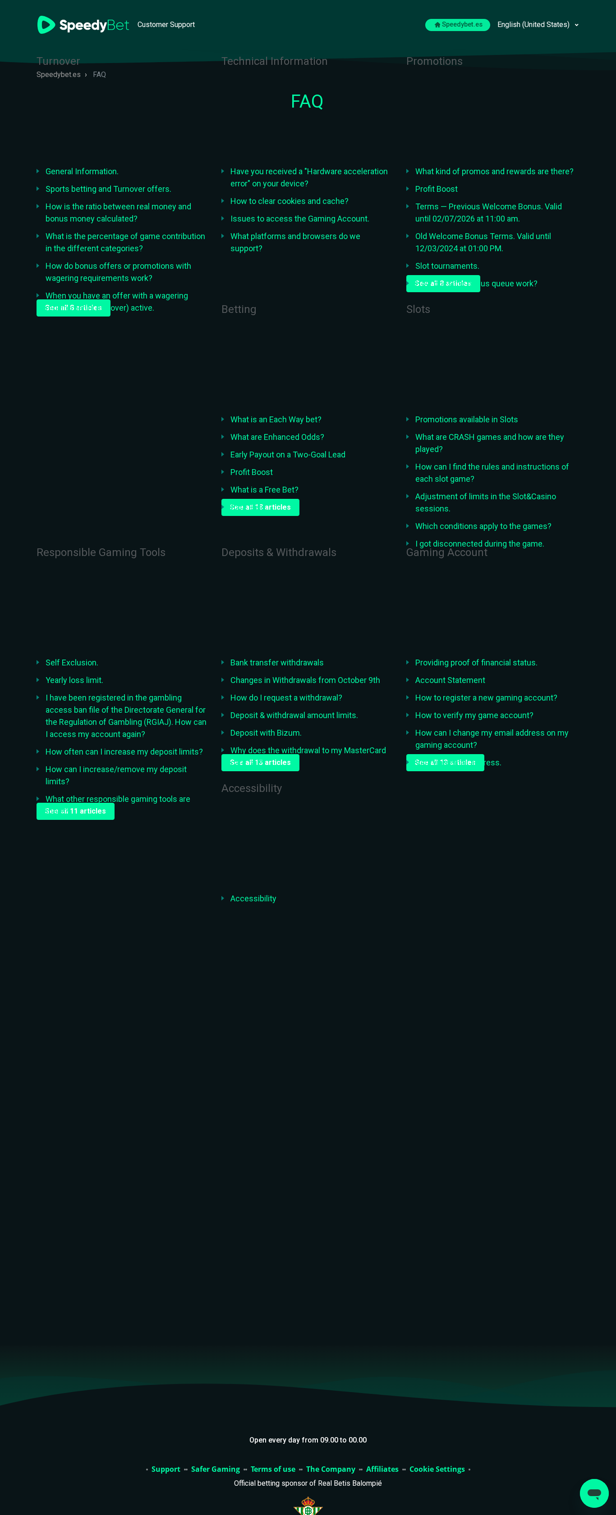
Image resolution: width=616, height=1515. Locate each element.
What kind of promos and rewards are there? (494, 171)
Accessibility (251, 788)
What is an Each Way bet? (276, 419)
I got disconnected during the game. (479, 543)
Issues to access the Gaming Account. (299, 218)
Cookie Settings (437, 1469)
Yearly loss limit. (74, 680)
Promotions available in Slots (466, 419)
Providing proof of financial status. (476, 662)
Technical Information (274, 61)
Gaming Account (446, 552)
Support (166, 1469)
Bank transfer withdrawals (277, 662)
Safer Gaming (215, 1469)
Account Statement (450, 680)
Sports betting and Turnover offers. (108, 189)
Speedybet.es (462, 24)
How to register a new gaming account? (486, 697)
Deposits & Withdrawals (278, 552)
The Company (330, 1469)
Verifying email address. (458, 762)
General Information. (82, 171)
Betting (239, 309)
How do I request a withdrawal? (286, 697)
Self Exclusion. (72, 662)
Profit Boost (436, 189)
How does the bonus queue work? (476, 283)
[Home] (84, 24)
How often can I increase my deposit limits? (124, 751)
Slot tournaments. (447, 266)
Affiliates (382, 1469)
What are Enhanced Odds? (277, 437)
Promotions (434, 61)
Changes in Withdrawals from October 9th (305, 680)
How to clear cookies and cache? (289, 201)
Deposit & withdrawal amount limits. (294, 715)
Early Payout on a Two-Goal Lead (287, 454)
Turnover (58, 61)
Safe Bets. (248, 507)
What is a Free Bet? (264, 489)
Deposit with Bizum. (266, 732)
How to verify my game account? (474, 715)
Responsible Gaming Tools (101, 552)
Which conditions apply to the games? (483, 526)
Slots (418, 309)
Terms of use (273, 1469)
